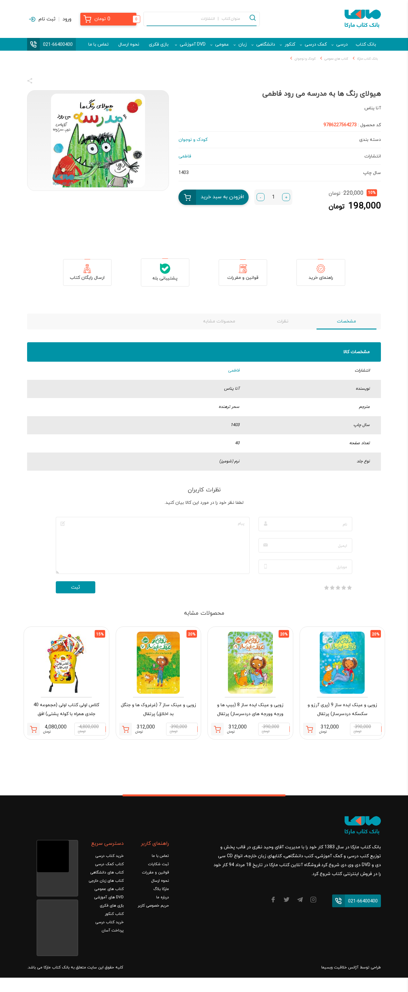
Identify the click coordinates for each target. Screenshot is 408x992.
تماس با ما (98, 44)
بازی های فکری (112, 905)
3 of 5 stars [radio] (337, 587)
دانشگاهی (265, 44)
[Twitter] (286, 901)
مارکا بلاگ (161, 889)
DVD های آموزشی (109, 897)
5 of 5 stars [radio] (326, 587)
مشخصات (346, 321)
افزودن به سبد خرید (222, 196)
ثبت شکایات (158, 864)
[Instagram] (313, 901)
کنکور (290, 44)
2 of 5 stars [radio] (343, 587)
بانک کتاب (366, 44)
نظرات (282, 321)
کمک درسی (316, 44)
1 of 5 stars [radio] (349, 587)
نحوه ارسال (128, 44)
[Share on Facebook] (41, 81)
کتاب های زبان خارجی (106, 880)
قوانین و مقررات (243, 278)
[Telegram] (300, 901)
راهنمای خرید (321, 278)
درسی (342, 44)
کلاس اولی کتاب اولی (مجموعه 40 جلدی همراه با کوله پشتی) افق (66, 709)
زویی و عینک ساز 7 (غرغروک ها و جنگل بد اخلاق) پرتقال (158, 709)
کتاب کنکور (114, 913)
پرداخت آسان (113, 930)
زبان (242, 44)
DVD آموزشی (193, 44)
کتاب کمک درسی (109, 864)
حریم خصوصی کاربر (153, 905)
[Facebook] (273, 901)
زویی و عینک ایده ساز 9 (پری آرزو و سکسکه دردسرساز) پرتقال (342, 709)
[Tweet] (64, 81)
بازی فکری (159, 44)
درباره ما (162, 897)
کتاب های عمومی (336, 58)
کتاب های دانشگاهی (107, 872)
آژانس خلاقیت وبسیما (340, 967)
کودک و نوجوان (305, 58)
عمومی (222, 44)
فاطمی (233, 370)
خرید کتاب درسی (109, 855)
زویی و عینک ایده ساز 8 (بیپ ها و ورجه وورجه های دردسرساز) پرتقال (250, 709)
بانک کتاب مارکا (367, 58)
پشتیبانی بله (165, 278)
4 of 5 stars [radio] (332, 587)
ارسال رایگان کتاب (87, 278)
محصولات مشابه (219, 321)
